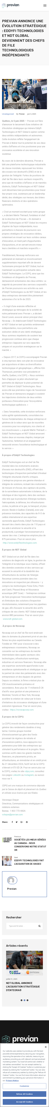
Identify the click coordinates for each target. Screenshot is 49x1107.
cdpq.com (29, 771)
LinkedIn (17, 775)
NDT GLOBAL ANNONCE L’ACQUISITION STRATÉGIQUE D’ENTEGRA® (23, 987)
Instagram (29, 775)
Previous (17, 837)
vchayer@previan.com (12, 814)
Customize (24, 1086)
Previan (22, 114)
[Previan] (10, 5)
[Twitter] (17, 822)
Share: (5, 822)
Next (16, 857)
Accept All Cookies (24, 1102)
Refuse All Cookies (24, 1094)
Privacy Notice (12, 1081)
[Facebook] (12, 822)
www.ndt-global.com (12, 619)
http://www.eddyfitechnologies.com (20, 543)
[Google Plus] (22, 822)
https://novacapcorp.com (22, 709)
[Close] (46, 1047)
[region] (24, 1075)
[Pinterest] (27, 822)
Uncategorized (8, 114)
